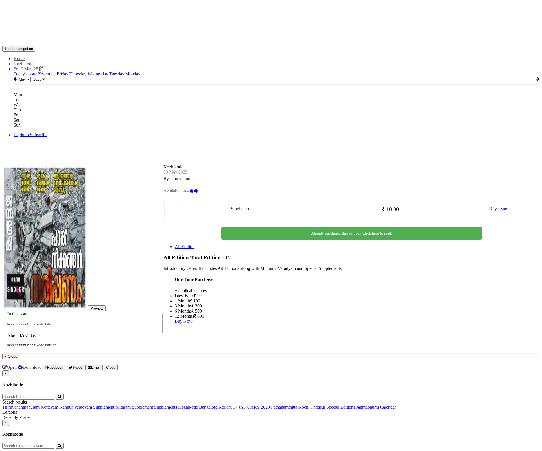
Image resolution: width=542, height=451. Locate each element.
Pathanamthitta (284, 407)
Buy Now (184, 321)
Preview (96, 308)
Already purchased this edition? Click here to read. (351, 233)
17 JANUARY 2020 (251, 407)
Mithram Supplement (134, 407)
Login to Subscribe (30, 134)
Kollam (225, 407)
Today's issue (25, 73)
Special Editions (340, 407)
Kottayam (49, 407)
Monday (132, 73)
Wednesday (98, 73)
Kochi (303, 407)
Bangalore (208, 407)
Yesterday (47, 73)
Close (110, 367)
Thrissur (318, 407)
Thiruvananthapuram (21, 407)
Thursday (77, 73)
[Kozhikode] (271, 37)
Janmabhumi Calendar (376, 407)
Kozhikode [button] (23, 63)
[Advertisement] (105, 15)
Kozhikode (188, 407)
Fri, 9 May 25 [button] (26, 68)
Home (19, 58)
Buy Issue (498, 208)
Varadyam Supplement (94, 407)
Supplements (165, 407)
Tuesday (116, 73)
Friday (62, 73)
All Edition (184, 246)
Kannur (66, 407)
